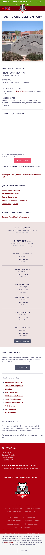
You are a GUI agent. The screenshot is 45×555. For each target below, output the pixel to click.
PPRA (20, 505)
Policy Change (13, 517)
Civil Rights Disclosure (14, 508)
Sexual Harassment (22, 527)
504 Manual (30, 505)
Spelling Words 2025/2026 (11, 190)
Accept (24, 550)
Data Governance (14, 511)
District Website (22, 91)
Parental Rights (33, 508)
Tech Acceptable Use (12, 533)
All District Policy (30, 517)
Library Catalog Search (10, 204)
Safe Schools (33, 524)
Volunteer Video (10, 409)
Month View (22, 160)
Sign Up (24, 368)
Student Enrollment (15, 524)
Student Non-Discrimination (32, 530)
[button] (3, 8)
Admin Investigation (13, 520)
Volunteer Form (10, 413)
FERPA (12, 505)
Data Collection (31, 511)
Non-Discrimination (9, 530)
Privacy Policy (8, 542)
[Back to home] (22, 8)
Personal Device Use (33, 533)
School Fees (22, 515)
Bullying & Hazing (32, 520)
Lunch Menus (22, 341)
